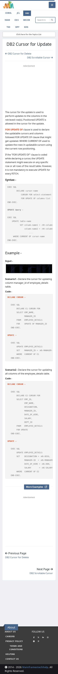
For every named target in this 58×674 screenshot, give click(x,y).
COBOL (8, 13)
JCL (18, 13)
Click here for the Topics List (29, 34)
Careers (10, 636)
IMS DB (26, 20)
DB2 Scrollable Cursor (39, 57)
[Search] (52, 20)
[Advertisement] (29, 88)
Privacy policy (14, 641)
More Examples (35, 486)
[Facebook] (34, 637)
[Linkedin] (43, 637)
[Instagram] (48, 637)
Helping (10, 654)
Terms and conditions (16, 648)
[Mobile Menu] (52, 5)
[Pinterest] (38, 641)
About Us (10, 631)
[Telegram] (34, 641)
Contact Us (12, 659)
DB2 (27, 13)
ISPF (17, 27)
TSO (8, 27)
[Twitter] (38, 637)
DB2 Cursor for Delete (19, 53)
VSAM (7, 20)
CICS (16, 20)
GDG (26, 27)
